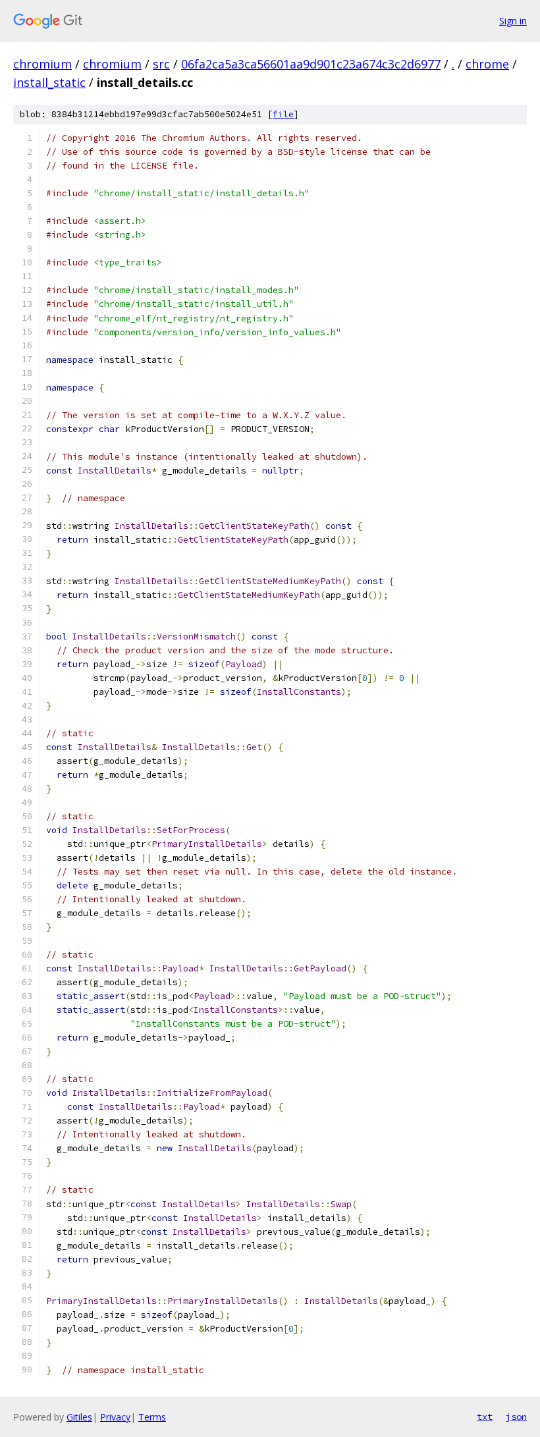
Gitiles (79, 1417)
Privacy (115, 1417)
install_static (49, 82)
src (161, 64)
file (283, 114)
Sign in (513, 20)
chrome (487, 64)
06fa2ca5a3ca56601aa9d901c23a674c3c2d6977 (311, 64)
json (516, 1417)
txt (485, 1417)
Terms (152, 1417)
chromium (42, 64)
